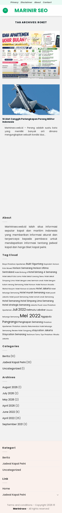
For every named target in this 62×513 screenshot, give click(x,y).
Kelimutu (31, 309)
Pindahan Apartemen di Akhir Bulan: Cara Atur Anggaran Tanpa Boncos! (31, 48)
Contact (47, 2)
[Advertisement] (31, 180)
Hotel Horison (29, 284)
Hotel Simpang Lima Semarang (37, 300)
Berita (6, 356)
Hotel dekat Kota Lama (11, 276)
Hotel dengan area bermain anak (29, 280)
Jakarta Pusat (36, 305)
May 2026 (8, 399)
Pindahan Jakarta (19, 326)
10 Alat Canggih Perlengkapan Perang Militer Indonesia (28, 120)
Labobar (41, 309)
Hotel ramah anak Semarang (41, 297)
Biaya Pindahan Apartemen (14, 264)
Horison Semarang (22, 268)
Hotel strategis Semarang (16, 304)
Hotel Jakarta (43, 288)
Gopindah (48, 264)
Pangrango (10, 322)
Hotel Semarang (11, 300)
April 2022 (8, 418)
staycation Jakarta (42, 330)
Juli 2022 (19, 309)
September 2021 (12, 424)
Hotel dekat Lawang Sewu (33, 276)
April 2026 (8, 405)
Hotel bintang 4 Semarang (42, 272)
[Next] (54, 54)
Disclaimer (26, 2)
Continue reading (31, 78)
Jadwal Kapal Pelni (14, 362)
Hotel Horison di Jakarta (25, 289)
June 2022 (8, 412)
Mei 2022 (30, 315)
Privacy (14, 2)
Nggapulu (46, 316)
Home (6, 488)
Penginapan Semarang (30, 322)
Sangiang (27, 330)
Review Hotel (17, 330)
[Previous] (7, 54)
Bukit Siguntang (34, 263)
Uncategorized (11, 368)
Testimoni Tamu (33, 334)
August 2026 (10, 387)
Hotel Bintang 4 (21, 272)
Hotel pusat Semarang (18, 297)
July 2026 (8, 393)
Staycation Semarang (14, 334)
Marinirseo (19, 508)
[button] (5, 10)
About (37, 2)
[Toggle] (58, 495)
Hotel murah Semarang (32, 292)
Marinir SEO (31, 10)
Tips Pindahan (47, 334)
